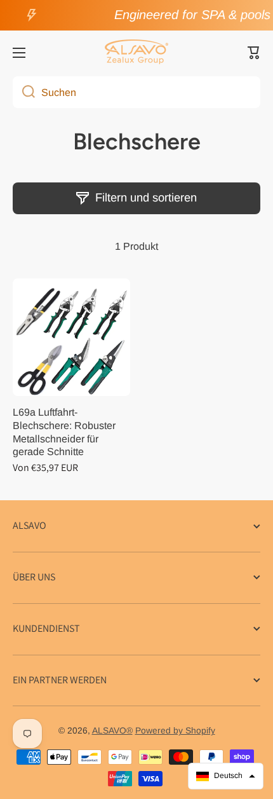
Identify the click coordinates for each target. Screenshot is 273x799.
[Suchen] (24, 92)
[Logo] (136, 52)
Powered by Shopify (175, 730)
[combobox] (136, 92)
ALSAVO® (112, 730)
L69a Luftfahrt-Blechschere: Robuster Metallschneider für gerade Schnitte (64, 432)
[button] (254, 52)
